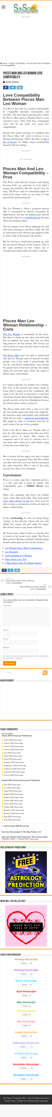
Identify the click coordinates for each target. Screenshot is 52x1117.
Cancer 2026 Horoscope (13, 750)
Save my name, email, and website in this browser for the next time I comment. (26, 657)
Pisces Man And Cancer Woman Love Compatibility (20, 581)
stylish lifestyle (33, 217)
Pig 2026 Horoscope (12, 820)
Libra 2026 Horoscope (12, 759)
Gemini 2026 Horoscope (13, 746)
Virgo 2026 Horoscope (13, 756)
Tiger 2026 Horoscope (13, 791)
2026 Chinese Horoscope (19, 780)
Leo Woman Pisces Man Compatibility (24, 548)
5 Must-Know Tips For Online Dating (23, 563)
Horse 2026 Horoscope (13, 804)
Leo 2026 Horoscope (12, 753)
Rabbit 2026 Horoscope (13, 794)
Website (6, 647)
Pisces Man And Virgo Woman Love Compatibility (33, 587)
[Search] (45, 672)
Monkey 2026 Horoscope (14, 810)
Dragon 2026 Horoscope (13, 797)
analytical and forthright (36, 418)
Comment (7, 606)
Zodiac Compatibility (17, 63)
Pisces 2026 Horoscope (13, 775)
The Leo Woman (11, 334)
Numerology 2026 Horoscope (16, 826)
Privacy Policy (10, 1101)
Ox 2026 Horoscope (12, 788)
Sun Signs (7, 1098)
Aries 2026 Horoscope (13, 740)
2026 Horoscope (14, 736)
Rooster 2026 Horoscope (14, 813)
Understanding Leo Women (18, 555)
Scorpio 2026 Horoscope (14, 762)
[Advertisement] (26, 701)
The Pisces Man (11, 355)
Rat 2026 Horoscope (12, 785)
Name (6, 630)
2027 (40, 832)
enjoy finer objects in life (16, 500)
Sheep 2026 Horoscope (13, 807)
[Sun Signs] (26, 8)
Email (6, 639)
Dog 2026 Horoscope (12, 817)
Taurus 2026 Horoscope (13, 743)
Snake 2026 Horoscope (13, 801)
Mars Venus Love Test (16, 559)
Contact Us (21, 1101)
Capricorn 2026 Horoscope (14, 769)
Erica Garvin (12, 82)
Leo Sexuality (12, 551)
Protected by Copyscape (38, 1101)
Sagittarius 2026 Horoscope (15, 766)
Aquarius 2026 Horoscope (14, 772)
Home (4, 63)
